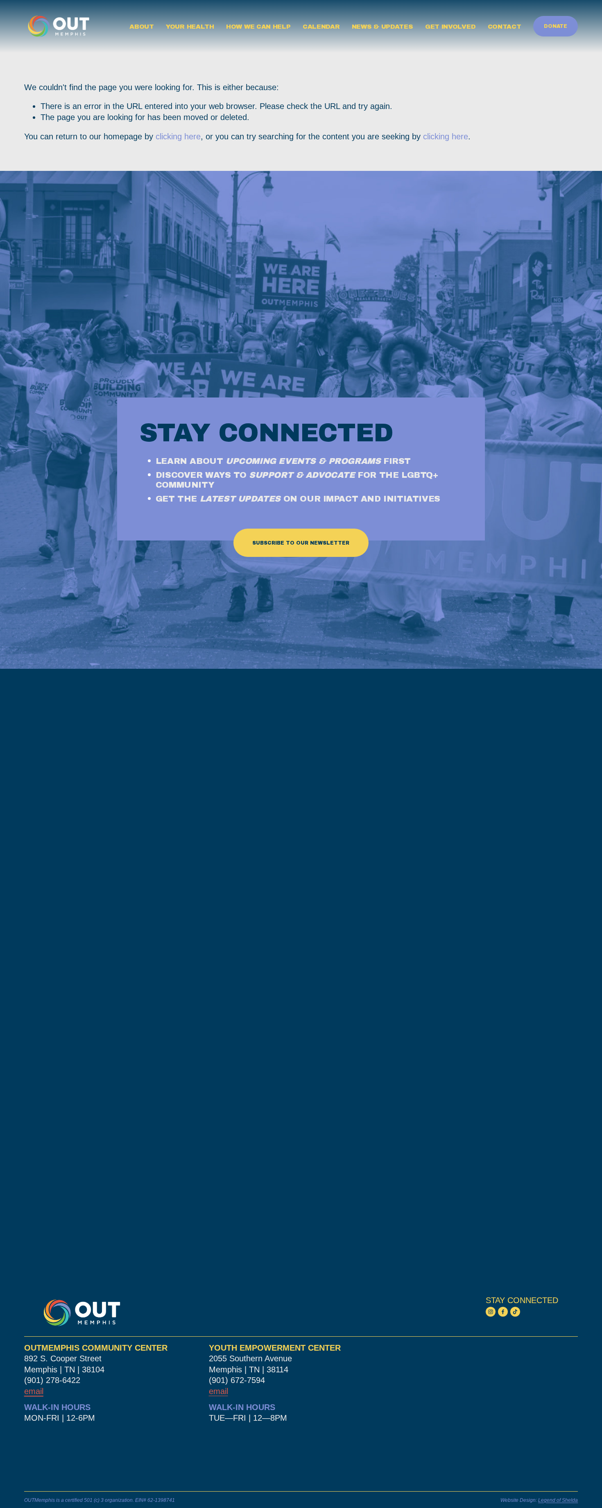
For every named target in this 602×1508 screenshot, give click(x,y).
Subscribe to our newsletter (300, 543)
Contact (504, 26)
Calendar (321, 26)
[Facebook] (503, 1312)
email (218, 1391)
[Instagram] (491, 1312)
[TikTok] (515, 1312)
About (141, 26)
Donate (555, 26)
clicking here (178, 136)
